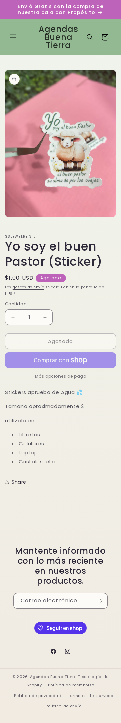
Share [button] (19, 482)
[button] (13, 37)
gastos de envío (28, 287)
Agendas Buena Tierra (53, 676)
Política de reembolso (71, 685)
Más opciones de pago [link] (60, 376)
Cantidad (16, 304)
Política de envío (63, 706)
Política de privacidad (37, 695)
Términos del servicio (90, 695)
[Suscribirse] (99, 601)
